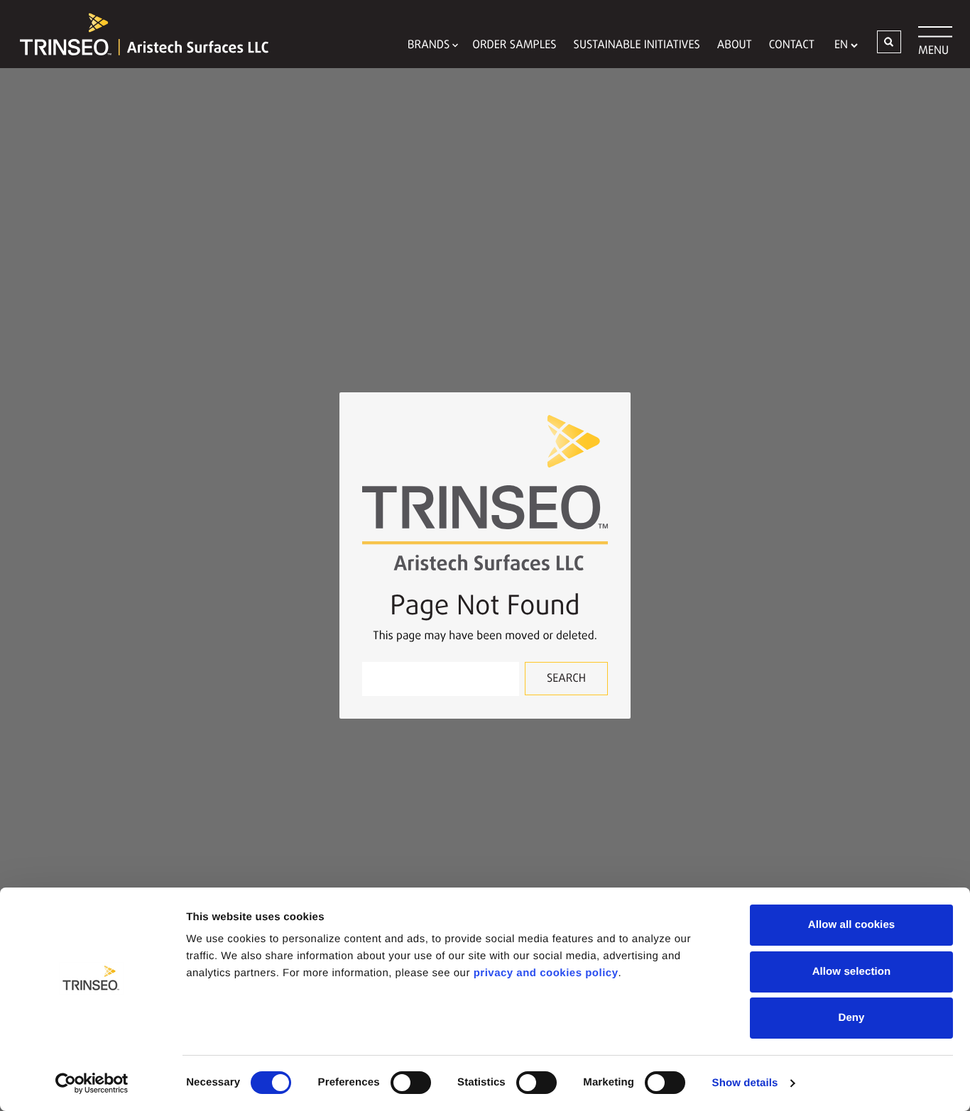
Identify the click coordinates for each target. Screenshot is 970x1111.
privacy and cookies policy (546, 973)
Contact (791, 45)
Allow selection (851, 972)
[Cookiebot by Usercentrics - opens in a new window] (92, 1083)
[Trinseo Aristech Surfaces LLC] (137, 34)
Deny (851, 1018)
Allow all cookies (851, 925)
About (734, 45)
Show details (745, 1083)
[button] (889, 41)
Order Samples (514, 45)
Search (566, 679)
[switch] (411, 1082)
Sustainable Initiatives (637, 45)
